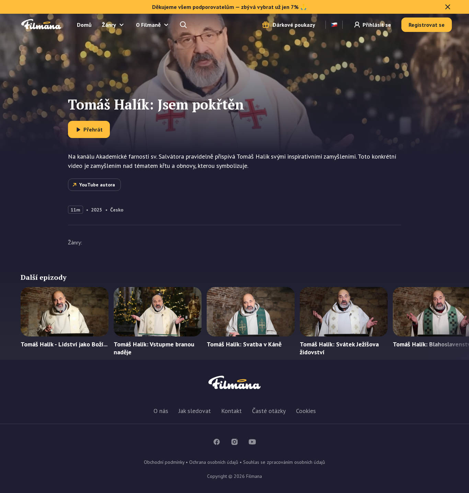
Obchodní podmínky (164, 462)
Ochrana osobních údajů (213, 462)
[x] (448, 7)
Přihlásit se (377, 24)
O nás (160, 411)
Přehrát (93, 129)
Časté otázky (269, 411)
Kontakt (231, 411)
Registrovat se (427, 24)
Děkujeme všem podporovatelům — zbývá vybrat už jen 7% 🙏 (229, 6)
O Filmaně (148, 24)
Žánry (109, 24)
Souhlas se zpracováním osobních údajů (284, 462)
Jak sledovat (195, 411)
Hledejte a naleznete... (184, 24)
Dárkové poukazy (294, 24)
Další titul (448, 323)
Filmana (41, 25)
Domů (84, 24)
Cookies (306, 411)
